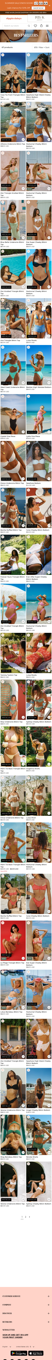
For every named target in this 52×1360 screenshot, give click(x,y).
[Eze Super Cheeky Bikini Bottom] (38, 220)
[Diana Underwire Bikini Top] (13, 461)
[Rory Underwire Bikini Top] (13, 700)
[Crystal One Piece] (13, 414)
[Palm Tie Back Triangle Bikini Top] (13, 746)
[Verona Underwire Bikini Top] (13, 1088)
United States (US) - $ (23, 1347)
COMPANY (7, 1305)
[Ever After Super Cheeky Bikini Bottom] (38, 555)
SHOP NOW (38, 8)
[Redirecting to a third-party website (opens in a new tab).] (19, 1353)
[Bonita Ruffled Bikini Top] (13, 508)
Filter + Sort (44, 47)
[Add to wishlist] (2, 54)
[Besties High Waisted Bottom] (38, 365)
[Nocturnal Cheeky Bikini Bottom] (38, 122)
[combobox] (17, 25)
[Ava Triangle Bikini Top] (13, 318)
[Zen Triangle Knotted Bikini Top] (13, 171)
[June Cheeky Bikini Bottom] (38, 508)
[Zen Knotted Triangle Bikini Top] (13, 269)
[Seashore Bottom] (38, 461)
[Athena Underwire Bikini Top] (13, 122)
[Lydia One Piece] (38, 414)
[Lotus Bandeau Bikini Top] (13, 990)
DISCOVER (7, 1313)
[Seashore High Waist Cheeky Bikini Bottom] (38, 73)
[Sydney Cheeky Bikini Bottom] (38, 700)
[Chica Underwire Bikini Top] (13, 796)
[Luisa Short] (38, 796)
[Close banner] (49, 5)
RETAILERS (7, 1322)
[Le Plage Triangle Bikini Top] (13, 941)
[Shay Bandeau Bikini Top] (13, 1135)
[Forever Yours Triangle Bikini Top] (13, 555)
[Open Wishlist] (35, 25)
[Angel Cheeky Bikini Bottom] (38, 1088)
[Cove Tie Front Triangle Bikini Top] (13, 73)
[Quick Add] (23, 90)
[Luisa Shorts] (38, 318)
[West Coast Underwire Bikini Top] (13, 365)
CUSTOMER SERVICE (11, 1296)
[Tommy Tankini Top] (13, 653)
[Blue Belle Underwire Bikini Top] (13, 220)
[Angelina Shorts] (38, 746)
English (5, 1347)
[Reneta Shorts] (38, 1135)
